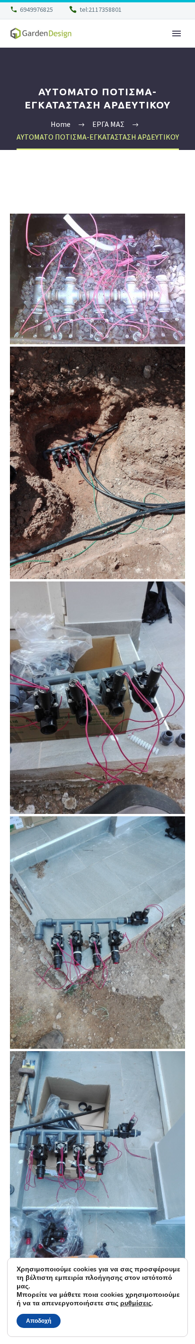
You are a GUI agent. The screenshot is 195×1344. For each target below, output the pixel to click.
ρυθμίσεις (135, 1303)
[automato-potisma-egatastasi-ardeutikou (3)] (97, 1167)
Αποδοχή (38, 1321)
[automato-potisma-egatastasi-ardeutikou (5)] (97, 279)
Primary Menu (176, 33)
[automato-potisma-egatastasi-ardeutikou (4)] (97, 463)
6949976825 (36, 9)
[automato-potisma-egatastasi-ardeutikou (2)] (97, 932)
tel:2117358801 (101, 9)
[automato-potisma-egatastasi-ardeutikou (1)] (97, 697)
